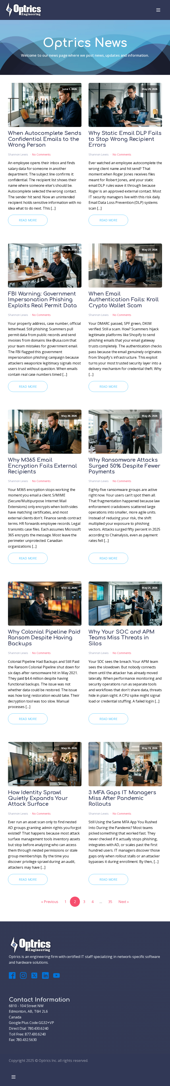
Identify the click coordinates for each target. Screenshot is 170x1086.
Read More (28, 220)
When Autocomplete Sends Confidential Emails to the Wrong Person (44, 139)
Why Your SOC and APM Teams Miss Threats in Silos (122, 638)
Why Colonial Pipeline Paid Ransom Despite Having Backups (44, 638)
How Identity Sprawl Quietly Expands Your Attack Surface (38, 798)
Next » (123, 901)
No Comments (41, 154)
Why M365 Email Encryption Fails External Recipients (42, 466)
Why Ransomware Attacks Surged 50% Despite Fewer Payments (124, 466)
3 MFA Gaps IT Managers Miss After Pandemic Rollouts (122, 798)
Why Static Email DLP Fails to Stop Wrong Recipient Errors (125, 139)
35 (110, 901)
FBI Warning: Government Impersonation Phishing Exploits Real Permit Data (42, 300)
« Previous (49, 901)
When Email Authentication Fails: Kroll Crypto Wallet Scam (124, 300)
